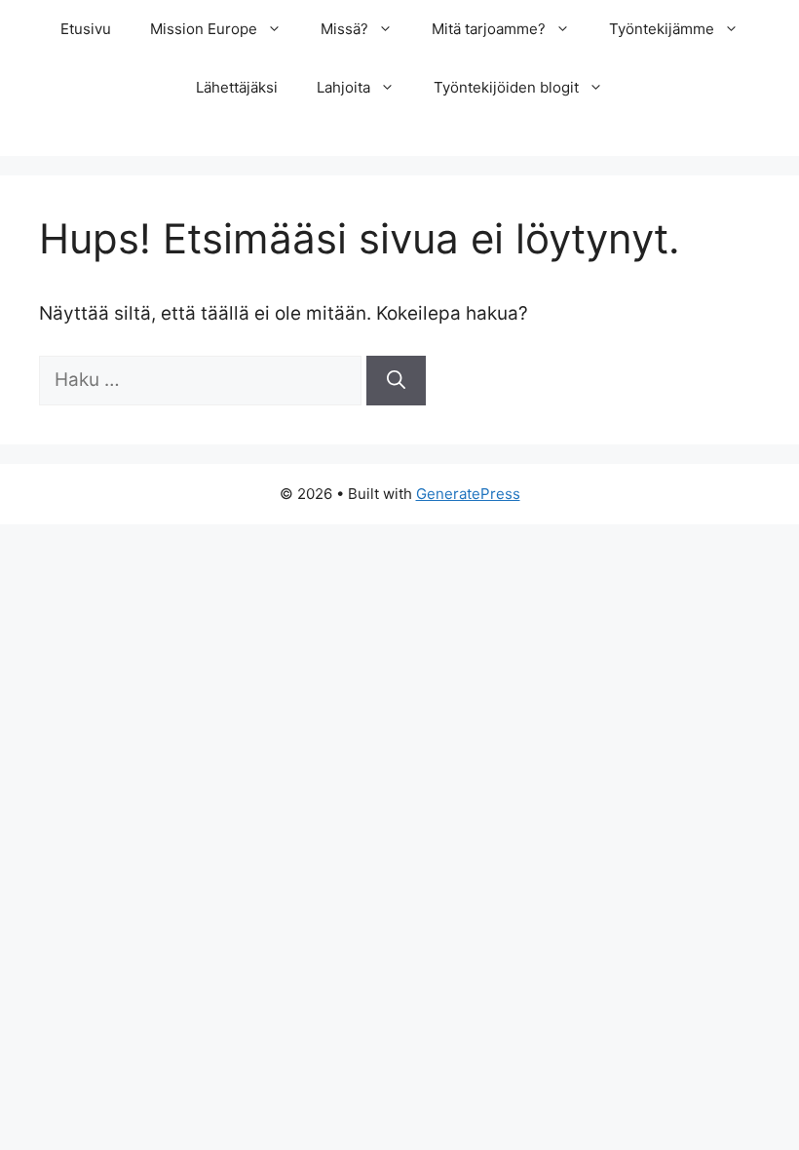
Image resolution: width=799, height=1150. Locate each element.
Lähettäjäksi (237, 87)
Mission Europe (203, 28)
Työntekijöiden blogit (506, 87)
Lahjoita (343, 87)
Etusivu (85, 28)
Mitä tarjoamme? (489, 28)
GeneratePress (468, 493)
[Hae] (396, 380)
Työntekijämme (661, 28)
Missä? (344, 28)
